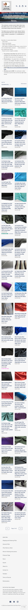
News (4, 559)
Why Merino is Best (8, 548)
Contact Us (5, 570)
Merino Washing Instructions (10, 551)
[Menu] (25, 6)
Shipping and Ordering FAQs (10, 540)
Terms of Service (7, 577)
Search (4, 562)
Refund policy (6, 581)
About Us (5, 566)
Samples (5, 573)
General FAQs (6, 544)
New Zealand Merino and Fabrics (11, 605)
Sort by (3, 82)
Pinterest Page (6, 555)
